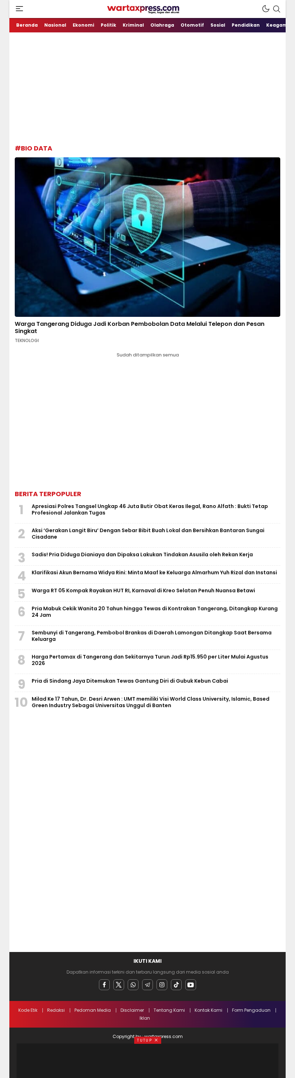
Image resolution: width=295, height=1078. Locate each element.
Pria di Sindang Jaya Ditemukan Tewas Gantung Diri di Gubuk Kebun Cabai (130, 680)
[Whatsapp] (133, 984)
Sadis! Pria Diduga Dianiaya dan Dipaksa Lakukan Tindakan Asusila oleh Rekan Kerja (142, 554)
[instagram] (161, 984)
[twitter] (118, 984)
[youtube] (190, 984)
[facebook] (104, 984)
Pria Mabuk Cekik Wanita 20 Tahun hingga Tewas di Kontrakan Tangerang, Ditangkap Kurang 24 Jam (155, 612)
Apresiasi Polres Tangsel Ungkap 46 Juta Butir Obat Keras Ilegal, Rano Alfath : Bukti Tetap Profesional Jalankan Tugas (150, 509)
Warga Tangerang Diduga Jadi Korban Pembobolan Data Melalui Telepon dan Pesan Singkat (139, 327)
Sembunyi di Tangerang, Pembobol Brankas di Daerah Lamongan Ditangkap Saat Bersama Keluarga (152, 636)
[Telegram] (147, 984)
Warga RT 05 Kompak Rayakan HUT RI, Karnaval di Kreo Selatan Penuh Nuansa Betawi (143, 590)
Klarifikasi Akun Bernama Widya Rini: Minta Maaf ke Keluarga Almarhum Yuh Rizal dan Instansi (154, 572)
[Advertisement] (155, 86)
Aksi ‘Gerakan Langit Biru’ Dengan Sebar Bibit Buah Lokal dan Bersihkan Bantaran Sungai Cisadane (148, 533)
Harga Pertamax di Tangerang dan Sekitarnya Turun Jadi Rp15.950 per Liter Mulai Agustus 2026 (150, 660)
